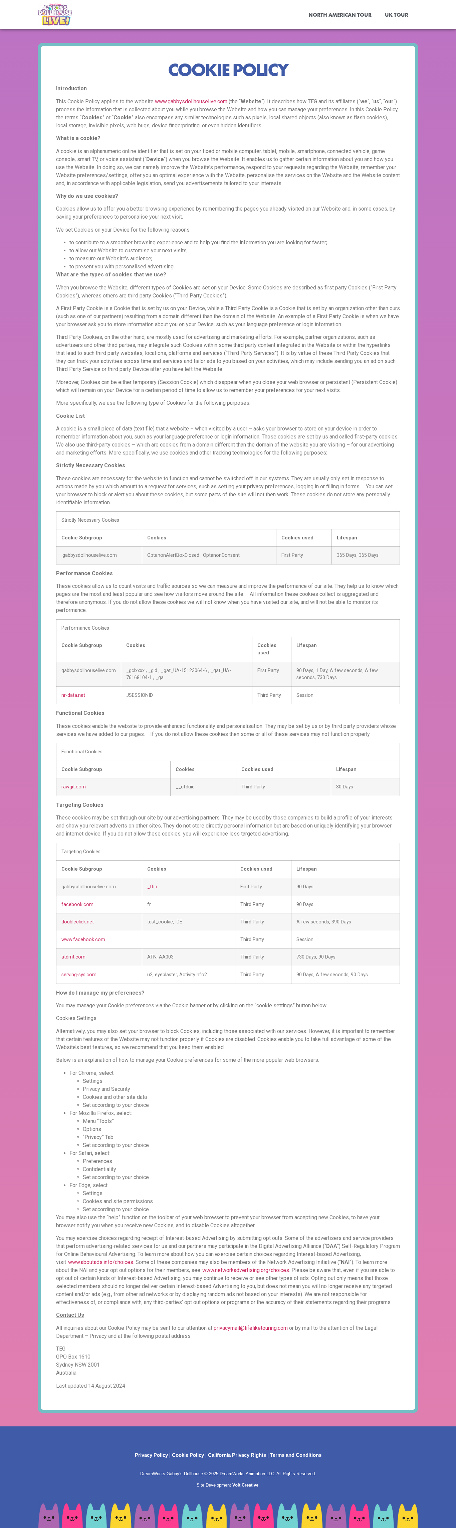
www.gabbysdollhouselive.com (191, 101)
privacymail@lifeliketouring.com (251, 1328)
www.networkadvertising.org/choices (245, 1270)
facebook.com (77, 904)
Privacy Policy (151, 1455)
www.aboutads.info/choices (100, 1262)
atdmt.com (73, 957)
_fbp (152, 887)
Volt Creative (245, 1485)
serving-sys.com (78, 975)
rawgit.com (73, 787)
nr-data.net (73, 695)
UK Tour (396, 14)
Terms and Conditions (295, 1455)
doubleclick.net (77, 922)
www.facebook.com (83, 939)
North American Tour (340, 14)
